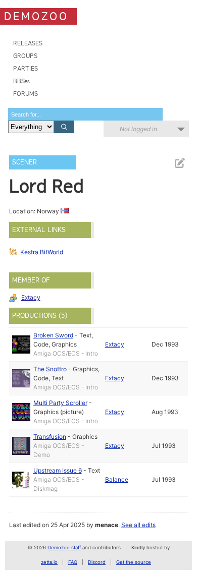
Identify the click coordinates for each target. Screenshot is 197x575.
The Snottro (50, 369)
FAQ (72, 562)
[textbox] (85, 114)
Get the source (133, 562)
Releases (27, 43)
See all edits (138, 525)
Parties (25, 68)
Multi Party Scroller (60, 403)
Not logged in (138, 129)
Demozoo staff (64, 547)
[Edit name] (179, 163)
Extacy (30, 297)
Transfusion (49, 436)
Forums (25, 93)
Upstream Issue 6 (57, 470)
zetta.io (49, 562)
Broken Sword (53, 335)
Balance (116, 479)
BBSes (21, 81)
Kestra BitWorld (41, 252)
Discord (97, 562)
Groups (25, 56)
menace (106, 525)
